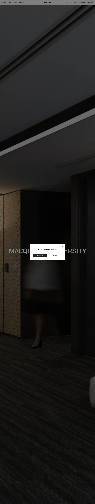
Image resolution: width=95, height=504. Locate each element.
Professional (40, 255)
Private (55, 255)
